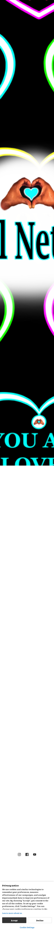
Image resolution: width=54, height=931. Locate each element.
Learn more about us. (12, 913)
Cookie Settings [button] (27, 927)
